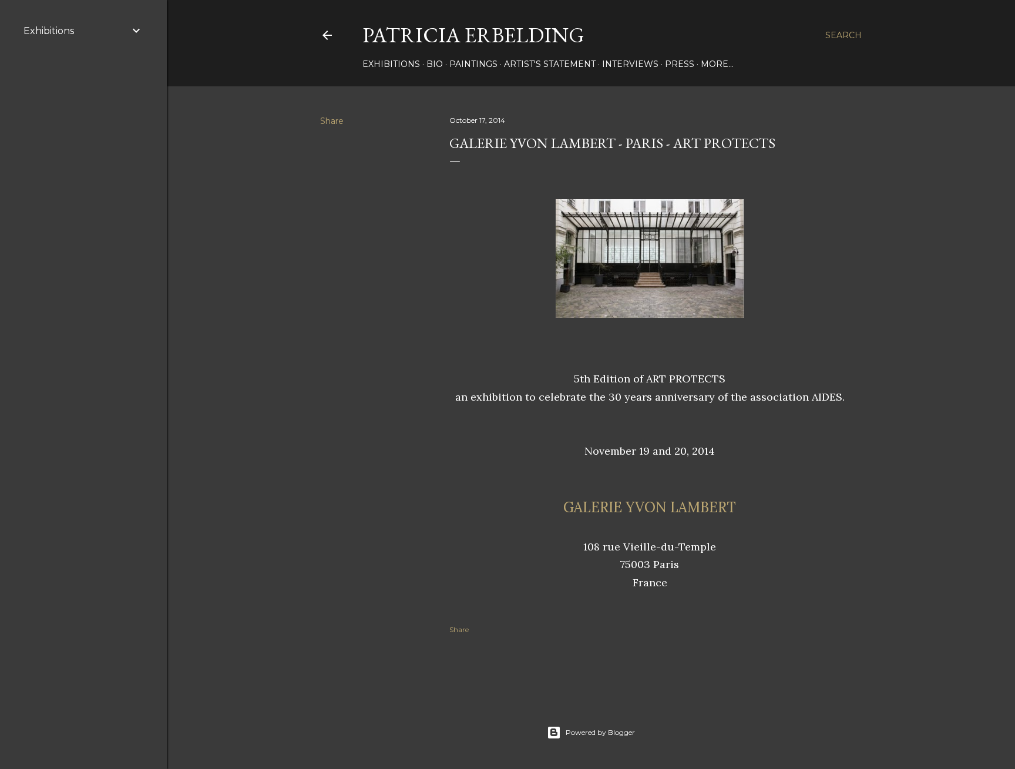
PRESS (679, 64)
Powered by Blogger (600, 732)
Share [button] (332, 121)
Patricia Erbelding (473, 35)
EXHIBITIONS (391, 64)
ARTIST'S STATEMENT (550, 64)
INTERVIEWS (630, 64)
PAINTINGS (473, 64)
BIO (434, 64)
